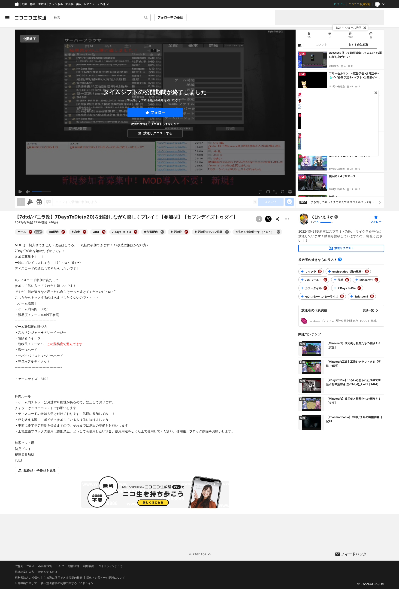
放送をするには (47, 572)
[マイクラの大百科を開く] (320, 271)
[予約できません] (259, 219)
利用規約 (88, 566)
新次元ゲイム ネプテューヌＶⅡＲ (349, 155)
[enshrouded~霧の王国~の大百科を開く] (367, 271)
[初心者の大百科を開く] (84, 232)
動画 (24, 4)
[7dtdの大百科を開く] (104, 232)
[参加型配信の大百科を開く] (162, 232)
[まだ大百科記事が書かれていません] (336, 217)
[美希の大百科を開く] (347, 280)
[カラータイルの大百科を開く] (325, 288)
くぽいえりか (322, 217)
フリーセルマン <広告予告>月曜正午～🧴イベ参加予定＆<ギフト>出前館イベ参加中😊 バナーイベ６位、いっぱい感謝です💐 (355, 75)
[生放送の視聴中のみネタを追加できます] (21, 202)
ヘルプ (60, 566)
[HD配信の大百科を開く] (63, 232)
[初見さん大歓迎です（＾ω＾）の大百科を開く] (278, 232)
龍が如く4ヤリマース (342, 176)
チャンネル (56, 4)
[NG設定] (299, 45)
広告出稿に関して (26, 583)
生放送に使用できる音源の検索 (63, 577)
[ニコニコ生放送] (30, 17)
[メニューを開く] (7, 17)
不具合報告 (45, 566)
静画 (33, 4)
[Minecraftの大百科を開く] (376, 280)
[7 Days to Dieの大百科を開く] (359, 288)
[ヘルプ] (340, 259)
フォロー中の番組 (170, 17)
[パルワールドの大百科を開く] (325, 280)
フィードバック (354, 554)
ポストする (268, 219)
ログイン (339, 4)
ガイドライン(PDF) (110, 566)
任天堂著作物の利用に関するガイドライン (67, 583)
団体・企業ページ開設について (105, 577)
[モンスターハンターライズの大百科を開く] (342, 296)
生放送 (42, 4)
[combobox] (101, 17)
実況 (79, 4)
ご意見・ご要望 (24, 566)
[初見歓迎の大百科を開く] (186, 232)
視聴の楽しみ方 (24, 572)
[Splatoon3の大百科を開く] (372, 296)
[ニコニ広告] (30, 202)
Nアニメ (89, 4)
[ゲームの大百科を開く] (30, 232)
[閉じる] (365, 27)
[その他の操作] (287, 219)
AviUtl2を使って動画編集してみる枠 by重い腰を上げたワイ (355, 54)
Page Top (199, 554)
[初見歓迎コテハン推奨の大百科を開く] (227, 232)
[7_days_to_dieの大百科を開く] (135, 232)
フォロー (158, 112)
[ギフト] (39, 202)
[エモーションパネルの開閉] (289, 202)
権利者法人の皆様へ (27, 577)
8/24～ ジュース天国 (349, 27)
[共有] (277, 219)
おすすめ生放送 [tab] (358, 44)
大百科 (69, 4)
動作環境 (73, 566)
